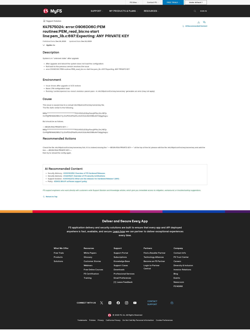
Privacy (101, 320)
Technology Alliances (154, 257)
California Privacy (113, 320)
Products (58, 257)
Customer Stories (92, 261)
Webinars (88, 265)
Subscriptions (120, 257)
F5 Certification (91, 274)
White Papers (90, 253)
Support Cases (121, 265)
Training (88, 278)
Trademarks (82, 320)
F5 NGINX (178, 286)
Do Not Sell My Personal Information (138, 320)
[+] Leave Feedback (123, 282)
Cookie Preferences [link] (164, 320)
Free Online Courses (93, 269)
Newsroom (179, 282)
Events (177, 278)
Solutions (58, 261)
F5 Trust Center (181, 257)
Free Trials (59, 253)
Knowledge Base (122, 261)
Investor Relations (182, 269)
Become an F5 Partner (154, 261)
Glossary (88, 257)
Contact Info (180, 253)
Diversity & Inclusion (183, 265)
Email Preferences (122, 278)
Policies (92, 320)
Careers (177, 261)
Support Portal (121, 253)
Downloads (119, 269)
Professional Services (124, 274)
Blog (176, 274)
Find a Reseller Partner (154, 253)
